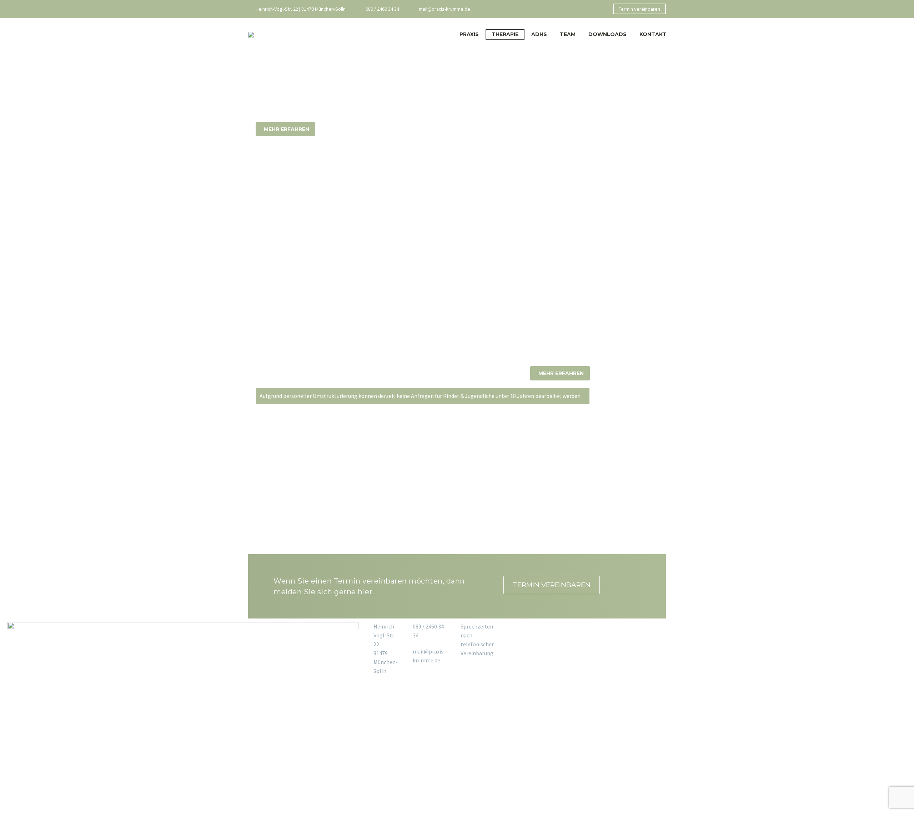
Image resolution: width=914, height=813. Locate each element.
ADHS (539, 34)
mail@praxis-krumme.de (444, 9)
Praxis (469, 34)
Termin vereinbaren (639, 9)
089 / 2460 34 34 (382, 9)
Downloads (607, 34)
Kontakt (653, 34)
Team (568, 34)
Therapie (505, 34)
